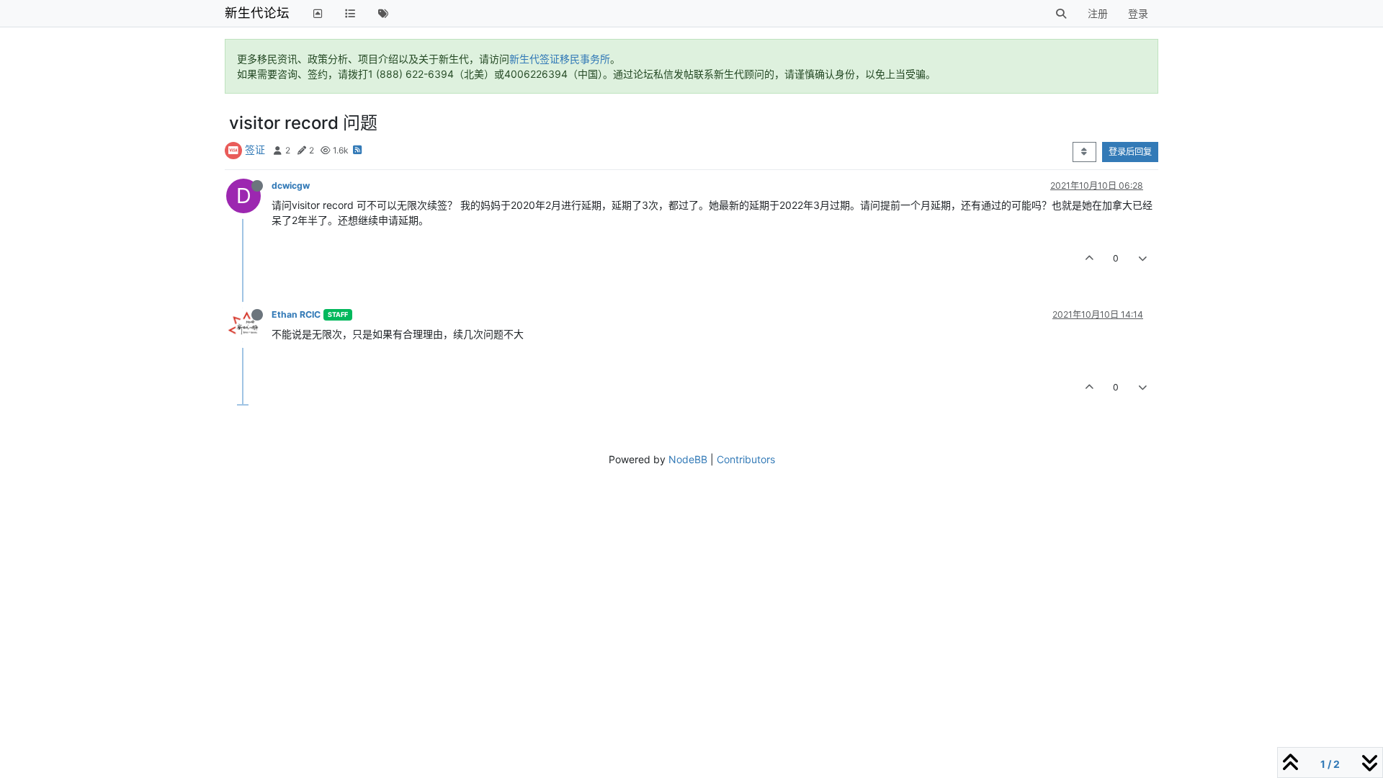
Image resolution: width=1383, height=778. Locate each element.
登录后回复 (1130, 151)
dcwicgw (291, 185)
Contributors (746, 459)
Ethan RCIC (296, 314)
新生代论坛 (257, 12)
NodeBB (687, 459)
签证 (255, 149)
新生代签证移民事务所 (559, 59)
